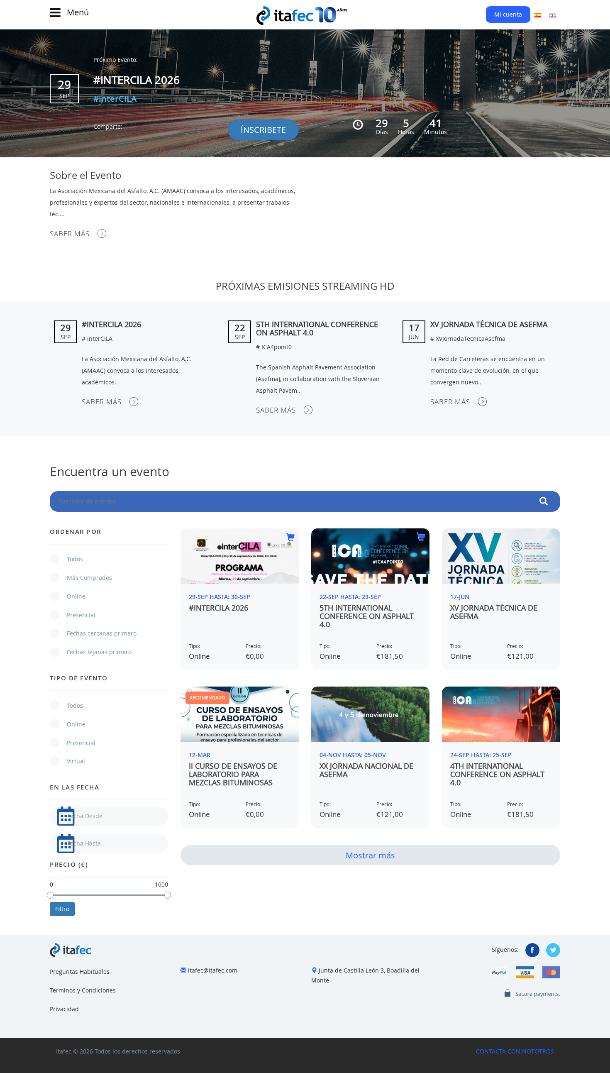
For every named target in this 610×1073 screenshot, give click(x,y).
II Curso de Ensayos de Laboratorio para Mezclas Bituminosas (233, 774)
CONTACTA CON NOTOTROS (515, 1051)
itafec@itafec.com (212, 970)
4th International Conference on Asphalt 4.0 (497, 774)
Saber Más (70, 233)
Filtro (62, 909)
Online (72, 596)
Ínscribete (263, 129)
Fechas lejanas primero (95, 652)
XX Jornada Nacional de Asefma (366, 770)
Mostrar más (370, 855)
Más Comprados (85, 578)
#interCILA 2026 (136, 80)
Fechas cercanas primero (98, 633)
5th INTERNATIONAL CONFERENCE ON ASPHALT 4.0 (317, 328)
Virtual (72, 761)
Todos (71, 559)
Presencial (77, 615)
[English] (552, 14)
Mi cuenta (508, 14)
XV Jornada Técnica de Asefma (488, 324)
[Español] (537, 14)
